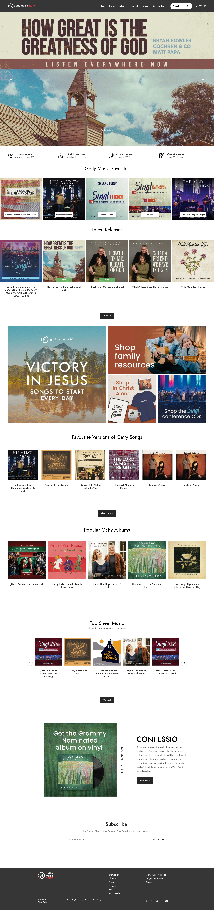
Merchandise (158, 6)
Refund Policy (96, 900)
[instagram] (156, 901)
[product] (21, 261)
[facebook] (146, 901)
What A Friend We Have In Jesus (150, 287)
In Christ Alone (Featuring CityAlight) (123, 487)
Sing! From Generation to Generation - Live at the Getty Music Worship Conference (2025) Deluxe (20, 291)
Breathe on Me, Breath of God (107, 287)
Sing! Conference (154, 878)
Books (145, 6)
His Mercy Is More (107, 214)
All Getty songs (124, 154)
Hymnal (134, 6)
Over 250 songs (175, 154)
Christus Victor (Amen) (157, 485)
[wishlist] (200, 6)
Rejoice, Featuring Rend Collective (48, 672)
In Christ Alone (21, 214)
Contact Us (151, 882)
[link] (21, 199)
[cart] (204, 6)
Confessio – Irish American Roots (27, 586)
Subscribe (159, 839)
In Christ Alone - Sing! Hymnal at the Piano (187, 586)
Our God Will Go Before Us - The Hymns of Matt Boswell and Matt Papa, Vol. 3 (107, 587)
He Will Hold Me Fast (191, 485)
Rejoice (193, 214)
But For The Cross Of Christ (136, 672)
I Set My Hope (166, 670)
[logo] (21, 5)
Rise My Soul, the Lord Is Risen (107, 672)
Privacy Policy (42, 902)
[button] (203, 79)
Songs (112, 6)
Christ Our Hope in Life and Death (64, 214)
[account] (196, 6)
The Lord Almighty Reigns (23, 487)
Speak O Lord (150, 214)
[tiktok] (161, 901)
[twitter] (151, 900)
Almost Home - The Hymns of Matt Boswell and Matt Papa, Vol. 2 (147, 587)
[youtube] (166, 901)
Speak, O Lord (56, 485)
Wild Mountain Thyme (193, 287)
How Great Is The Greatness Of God (77, 672)
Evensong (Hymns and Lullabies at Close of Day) (67, 586)
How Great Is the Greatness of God (64, 288)
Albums (123, 6)
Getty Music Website (156, 874)
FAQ (103, 6)
